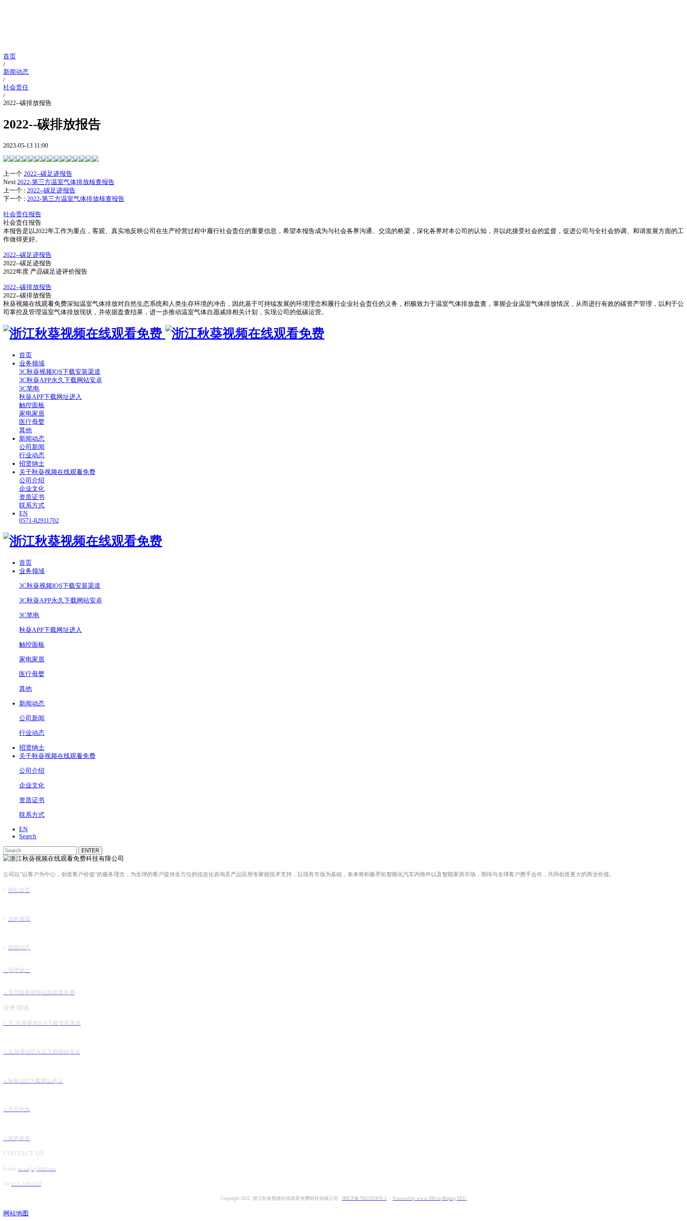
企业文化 (32, 488)
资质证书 (32, 497)
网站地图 (16, 1213)
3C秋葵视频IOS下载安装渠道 (60, 371)
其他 (25, 430)
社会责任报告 (22, 214)
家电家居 (32, 413)
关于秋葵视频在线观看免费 (57, 472)
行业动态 (32, 455)
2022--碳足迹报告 (51, 190)
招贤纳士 (32, 463)
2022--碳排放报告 (27, 287)
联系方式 (32, 505)
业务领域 (32, 363)
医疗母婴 (32, 421)
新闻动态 (32, 438)
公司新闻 (32, 446)
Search (27, 836)
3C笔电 (29, 388)
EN (23, 513)
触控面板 (32, 405)
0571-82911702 (39, 520)
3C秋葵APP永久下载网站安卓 (60, 380)
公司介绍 (32, 480)
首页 (25, 355)
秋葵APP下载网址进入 (50, 396)
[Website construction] (466, 1198)
